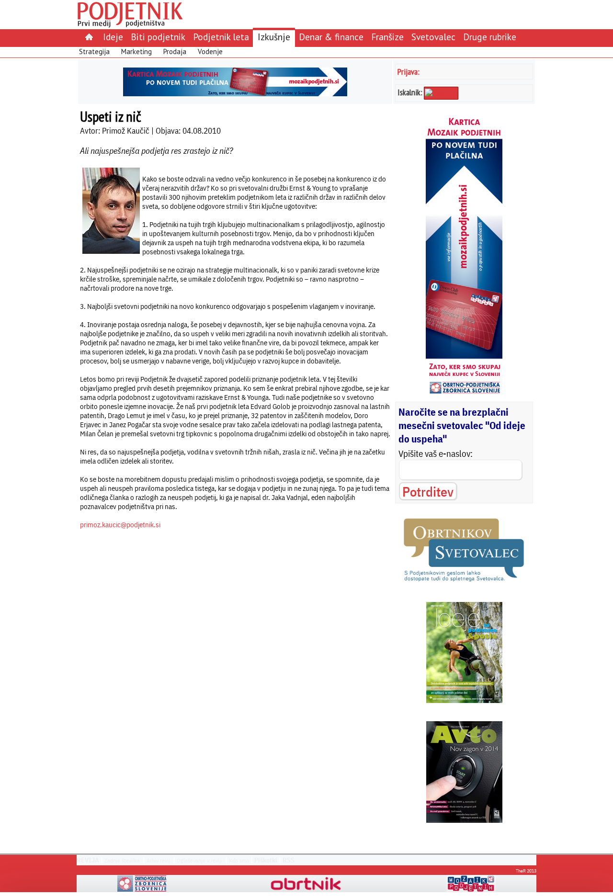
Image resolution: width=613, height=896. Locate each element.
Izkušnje (274, 37)
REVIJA (88, 860)
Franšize (387, 37)
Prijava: (408, 71)
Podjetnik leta (221, 37)
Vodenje (210, 51)
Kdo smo (239, 860)
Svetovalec (433, 37)
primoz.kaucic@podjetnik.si (120, 524)
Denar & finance (331, 37)
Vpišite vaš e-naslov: (435, 453)
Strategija (94, 51)
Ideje (113, 37)
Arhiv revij (158, 860)
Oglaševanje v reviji (199, 860)
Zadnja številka (122, 860)
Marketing (136, 51)
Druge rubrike (489, 37)
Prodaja (174, 51)
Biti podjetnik (158, 37)
